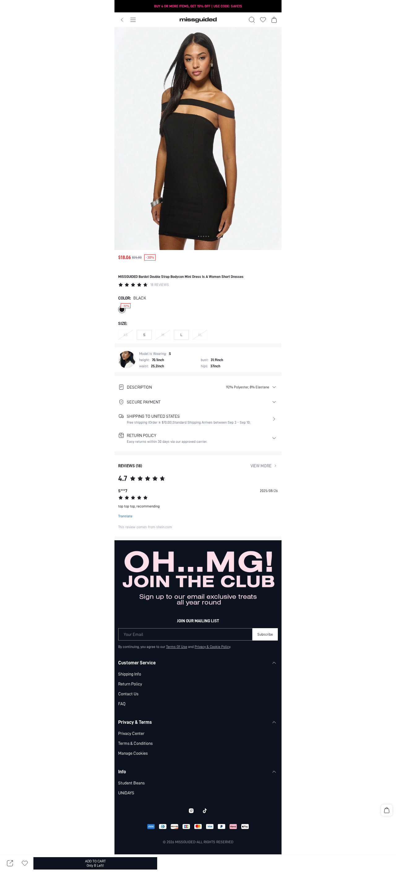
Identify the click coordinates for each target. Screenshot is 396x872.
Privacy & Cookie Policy (212, 647)
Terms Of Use (176, 647)
